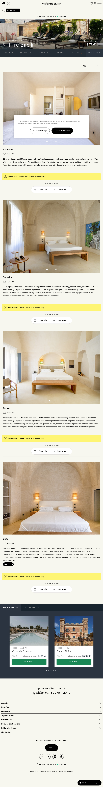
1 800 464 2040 (59, 692)
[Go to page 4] (53, 141)
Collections (6, 719)
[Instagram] (41, 756)
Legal (32, 771)
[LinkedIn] (54, 756)
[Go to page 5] (56, 141)
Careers (52, 771)
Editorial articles (8, 728)
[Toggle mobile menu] (99, 3)
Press (41, 771)
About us (5, 703)
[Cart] (95, 3)
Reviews (60, 53)
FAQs (36, 771)
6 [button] (58, 671)
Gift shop (5, 711)
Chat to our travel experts (91, 783)
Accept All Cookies (62, 131)
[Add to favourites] (5, 44)
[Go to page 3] (51, 141)
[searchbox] (61, 10)
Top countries (7, 715)
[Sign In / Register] (4, 3)
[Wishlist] (91, 3)
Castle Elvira (64, 651)
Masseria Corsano (22, 651)
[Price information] (98, 44)
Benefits (5, 707)
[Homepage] (51, 3)
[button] (10, 607)
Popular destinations (10, 724)
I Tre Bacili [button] (11, 10)
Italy (20, 40)
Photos (27, 53)
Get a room (94, 53)
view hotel (29, 662)
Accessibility (68, 771)
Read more (8, 564)
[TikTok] (61, 756)
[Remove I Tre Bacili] (17, 10)
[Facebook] (48, 756)
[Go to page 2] (49, 141)
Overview (8, 53)
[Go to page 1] (47, 141)
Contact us (6, 732)
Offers (77, 53)
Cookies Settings (40, 131)
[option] (29, 641)
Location (43, 53)
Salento (13, 40)
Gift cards (59, 771)
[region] (51, 126)
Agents (46, 771)
